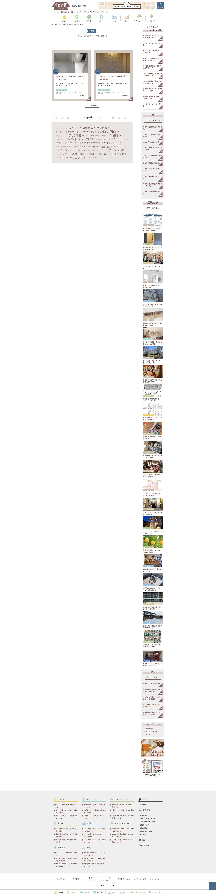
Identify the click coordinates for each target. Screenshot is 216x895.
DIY (119, 146)
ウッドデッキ (123, 139)
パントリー (73, 150)
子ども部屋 (75, 135)
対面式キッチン (73, 146)
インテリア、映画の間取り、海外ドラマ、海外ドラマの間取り (91, 154)
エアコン (62, 150)
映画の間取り (109, 131)
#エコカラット (108, 92)
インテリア (110, 150)
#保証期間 (74, 92)
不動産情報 (94, 142)
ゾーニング (88, 158)
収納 (94, 131)
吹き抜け (105, 146)
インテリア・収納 (148, 263)
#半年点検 (58, 93)
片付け (95, 146)
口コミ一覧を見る (153, 121)
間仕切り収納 (117, 143)
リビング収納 (85, 146)
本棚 (123, 146)
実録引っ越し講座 (146, 831)
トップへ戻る (92, 105)
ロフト (113, 139)
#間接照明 (101, 93)
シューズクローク (102, 139)
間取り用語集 (144, 845)
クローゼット (61, 139)
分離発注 (83, 143)
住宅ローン (61, 157)
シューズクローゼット (72, 143)
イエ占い (143, 834)
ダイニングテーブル (63, 128)
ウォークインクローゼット (70, 131)
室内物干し (60, 143)
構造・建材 (62, 90)
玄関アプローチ (61, 146)
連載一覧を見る (152, 208)
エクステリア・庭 (148, 244)
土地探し (79, 157)
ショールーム (97, 158)
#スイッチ (115, 92)
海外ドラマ (76, 139)
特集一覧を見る (152, 677)
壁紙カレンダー (145, 825)
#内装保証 (79, 92)
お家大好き (143, 805)
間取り (117, 135)
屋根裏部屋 (92, 128)
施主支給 (69, 157)
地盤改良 (87, 132)
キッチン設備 (83, 150)
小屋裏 (114, 146)
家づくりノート (145, 815)
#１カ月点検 (59, 92)
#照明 (123, 92)
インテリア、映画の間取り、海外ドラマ (96, 135)
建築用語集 (143, 828)
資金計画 (148, 415)
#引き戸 (120, 92)
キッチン (76, 128)
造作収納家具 (106, 128)
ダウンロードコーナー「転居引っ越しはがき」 (148, 820)
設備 (148, 301)
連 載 (55, 72)
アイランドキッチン (95, 150)
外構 (121, 150)
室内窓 (108, 142)
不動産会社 (91, 139)
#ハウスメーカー (67, 92)
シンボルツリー (61, 135)
